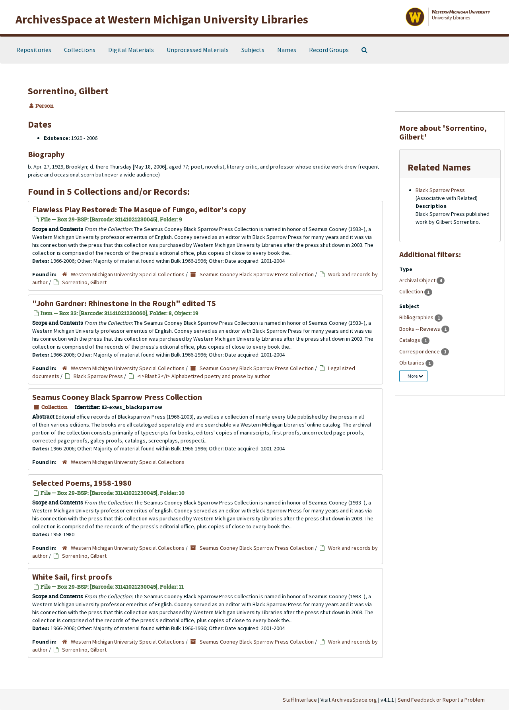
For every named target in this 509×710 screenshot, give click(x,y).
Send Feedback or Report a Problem (441, 699)
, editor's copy (139, 209)
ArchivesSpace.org (354, 699)
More (413, 376)
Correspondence (420, 351)
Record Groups (329, 50)
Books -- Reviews (420, 328)
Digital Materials (131, 50)
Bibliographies (417, 317)
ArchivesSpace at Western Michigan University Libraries (162, 19)
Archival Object (418, 280)
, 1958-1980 (82, 483)
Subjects (252, 50)
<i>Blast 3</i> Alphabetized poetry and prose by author (203, 376)
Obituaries (412, 362)
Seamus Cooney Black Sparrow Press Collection (257, 274)
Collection (411, 291)
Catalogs (410, 339)
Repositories (33, 50)
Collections (79, 50)
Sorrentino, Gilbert (84, 282)
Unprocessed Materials (198, 50)
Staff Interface (300, 699)
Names (286, 50)
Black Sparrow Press (98, 376)
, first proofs (72, 577)
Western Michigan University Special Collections (128, 274)
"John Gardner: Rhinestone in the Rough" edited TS (124, 303)
